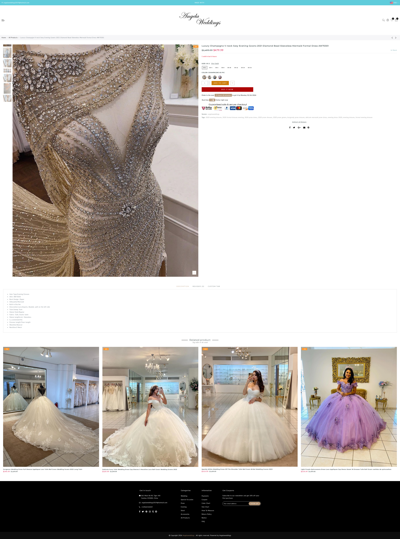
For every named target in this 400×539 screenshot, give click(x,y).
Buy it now (227, 89)
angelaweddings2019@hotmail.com (154, 502)
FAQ (203, 521)
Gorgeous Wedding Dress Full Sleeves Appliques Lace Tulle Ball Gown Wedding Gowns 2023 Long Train (42, 469)
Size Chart (205, 507)
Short (183, 510)
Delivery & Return (299, 122)
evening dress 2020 (335, 117)
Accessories (185, 514)
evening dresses (349, 117)
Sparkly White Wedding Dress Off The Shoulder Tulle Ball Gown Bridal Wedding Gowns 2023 (237, 469)
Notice (204, 518)
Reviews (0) (198, 286)
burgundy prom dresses (296, 117)
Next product (395, 38)
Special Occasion (187, 499)
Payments (205, 496)
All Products (13, 37)
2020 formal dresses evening (233, 117)
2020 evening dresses (214, 117)
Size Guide (215, 63)
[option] (105, 160)
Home (4, 37)
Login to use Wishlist (232, 83)
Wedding (184, 496)
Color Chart (206, 503)
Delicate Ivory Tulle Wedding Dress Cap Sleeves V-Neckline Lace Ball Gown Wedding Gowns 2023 (139, 469)
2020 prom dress (251, 117)
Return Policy (207, 514)
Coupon (204, 499)
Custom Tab (214, 286)
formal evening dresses (364, 117)
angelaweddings (213, 114)
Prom (183, 503)
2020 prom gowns (279, 117)
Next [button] (191, 161)
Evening (184, 507)
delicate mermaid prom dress (316, 117)
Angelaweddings (225, 535)
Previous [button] (16, 162)
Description (182, 286)
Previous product (390, 38)
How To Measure (208, 510)
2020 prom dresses (265, 117)
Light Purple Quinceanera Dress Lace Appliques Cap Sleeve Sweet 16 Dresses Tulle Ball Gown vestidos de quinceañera (346, 469)
